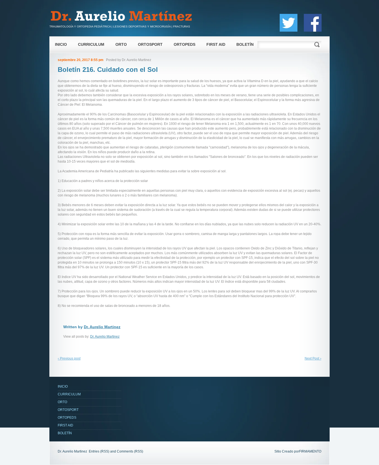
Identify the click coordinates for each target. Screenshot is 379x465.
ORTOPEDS (184, 44)
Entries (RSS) (99, 451)
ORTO (121, 44)
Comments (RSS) (130, 451)
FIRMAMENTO (310, 451)
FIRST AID (215, 44)
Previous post (69, 358)
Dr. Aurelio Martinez (136, 60)
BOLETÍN (245, 44)
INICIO (61, 44)
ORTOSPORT (150, 44)
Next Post (313, 358)
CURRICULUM (91, 44)
